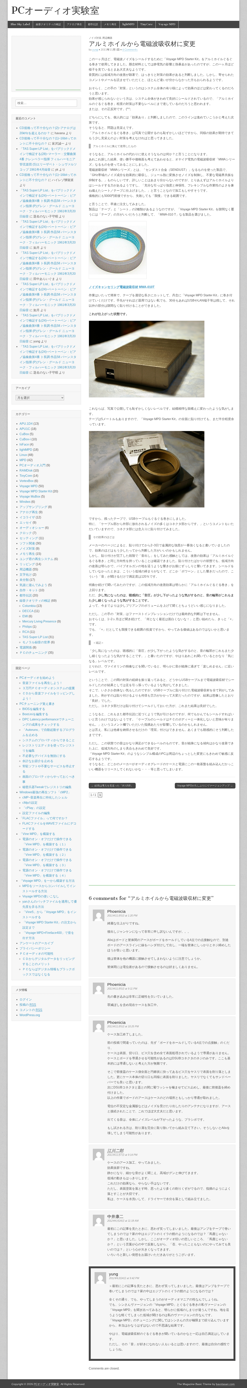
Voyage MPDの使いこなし (40, 896)
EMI (25, 616)
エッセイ (25, 522)
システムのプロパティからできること (48, 740)
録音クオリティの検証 (48, 24)
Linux (23, 454)
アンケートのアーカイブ (36, 943)
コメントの (30, 1010)
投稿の (27, 1004)
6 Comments (130, 49)
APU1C (24, 428)
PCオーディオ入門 (32, 465)
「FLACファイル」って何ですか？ (43, 818)
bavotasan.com (225, 1384)
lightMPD (128, 24)
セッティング (28, 538)
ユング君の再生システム (36, 559)
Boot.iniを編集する (35, 714)
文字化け (25, 574)
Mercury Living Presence (39, 621)
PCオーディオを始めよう (37, 677)
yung (95, 49)
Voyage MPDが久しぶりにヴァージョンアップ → (205, 785)
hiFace (24, 444)
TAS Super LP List (35, 637)
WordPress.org (29, 1015)
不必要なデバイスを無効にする (44, 755)
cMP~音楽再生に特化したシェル (44, 797)
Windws (24, 501)
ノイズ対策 (95, 37)
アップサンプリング (33, 507)
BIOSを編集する (33, 709)
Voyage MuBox (29, 496)
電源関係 (25, 647)
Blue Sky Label (20, 24)
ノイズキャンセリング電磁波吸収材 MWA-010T (122, 287)
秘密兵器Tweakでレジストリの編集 (47, 787)
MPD (22, 460)
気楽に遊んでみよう (33, 585)
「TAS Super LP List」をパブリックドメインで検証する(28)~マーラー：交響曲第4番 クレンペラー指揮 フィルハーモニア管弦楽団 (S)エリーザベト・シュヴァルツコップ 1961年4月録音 (48, 159)
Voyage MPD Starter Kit (35, 491)
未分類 (24, 579)
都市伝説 (93, 24)
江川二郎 (115, 1150)
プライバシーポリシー (34, 948)
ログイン (25, 999)
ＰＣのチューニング (33, 652)
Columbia (29, 605)
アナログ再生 (74, 24)
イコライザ (27, 517)
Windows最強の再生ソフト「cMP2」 (45, 792)
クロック (25, 533)
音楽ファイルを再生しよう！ (42, 683)
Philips (27, 626)
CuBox (24, 434)
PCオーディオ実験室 (55, 10)
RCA (25, 631)
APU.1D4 (26, 423)
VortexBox (26, 481)
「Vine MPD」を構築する (37, 833)
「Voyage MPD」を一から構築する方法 (47, 880)
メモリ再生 (110, 24)
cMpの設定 (29, 802)
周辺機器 (107, 37)
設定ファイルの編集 (36, 813)
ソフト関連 (27, 543)
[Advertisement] (162, 841)
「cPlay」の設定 (34, 807)
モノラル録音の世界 (36, 642)
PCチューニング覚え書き (37, 703)
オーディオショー (31, 527)
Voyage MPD (167, 24)
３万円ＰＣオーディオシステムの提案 (48, 688)
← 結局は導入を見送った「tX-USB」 (112, 785)
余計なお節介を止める (37, 761)
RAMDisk (26, 470)
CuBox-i (25, 439)
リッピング (27, 564)
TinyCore (146, 24)
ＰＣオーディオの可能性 (36, 953)
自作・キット (28, 590)
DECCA (27, 611)
